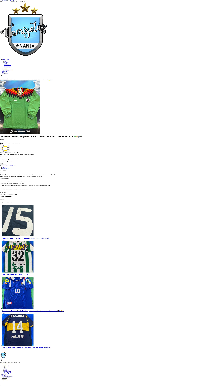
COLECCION (4, 378)
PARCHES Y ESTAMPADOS (7, 376)
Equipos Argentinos (7, 371)
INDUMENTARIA (13, 165)
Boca (5, 366)
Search (23, 1)
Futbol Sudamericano (7, 372)
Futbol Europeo (6, 165)
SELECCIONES (5, 374)
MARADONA (4, 375)
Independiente (6, 370)
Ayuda (12, 161)
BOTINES (4, 379)
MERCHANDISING (5, 377)
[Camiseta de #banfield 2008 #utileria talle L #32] (18, 272)
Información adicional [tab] (5, 168)
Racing (5, 369)
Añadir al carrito (2, 164)
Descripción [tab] (4, 167)
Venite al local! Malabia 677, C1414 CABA (7, 0)
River (5, 367)
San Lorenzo (6, 368)
